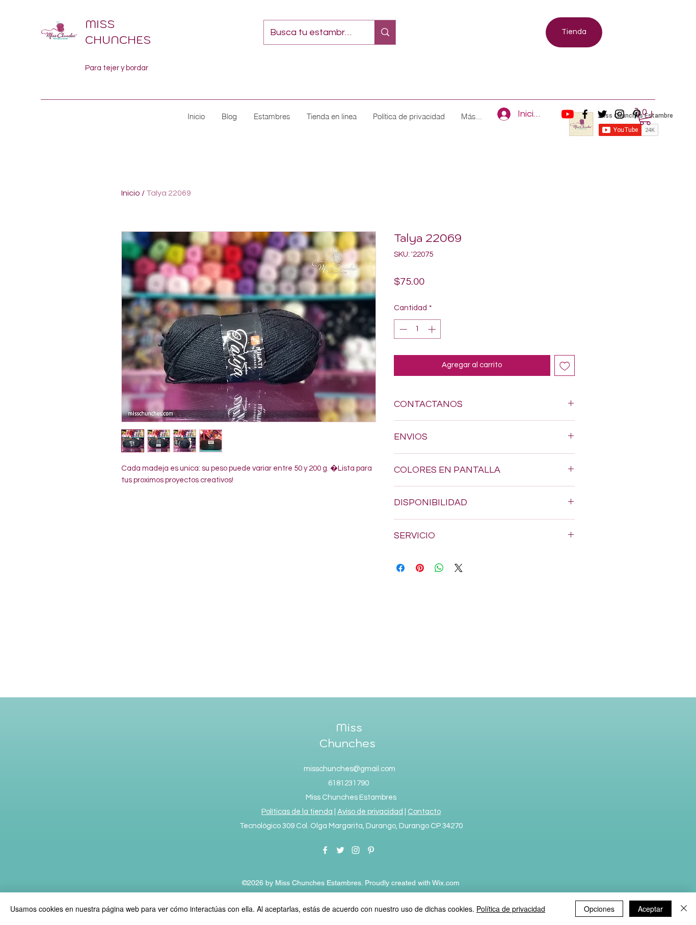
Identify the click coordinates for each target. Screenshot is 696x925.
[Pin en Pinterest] (420, 568)
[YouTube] (567, 114)
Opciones (599, 909)
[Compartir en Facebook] (400, 568)
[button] (271, 116)
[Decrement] (402, 329)
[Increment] (433, 329)
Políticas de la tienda (297, 811)
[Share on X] (458, 568)
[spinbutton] (417, 329)
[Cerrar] (684, 909)
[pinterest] (371, 850)
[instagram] (619, 114)
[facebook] (585, 114)
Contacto (424, 811)
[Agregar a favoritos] (564, 365)
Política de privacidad (510, 909)
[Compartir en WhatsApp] (439, 568)
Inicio (130, 193)
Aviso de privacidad (370, 811)
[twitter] (602, 114)
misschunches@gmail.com (349, 769)
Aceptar (650, 909)
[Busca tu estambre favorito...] (384, 32)
